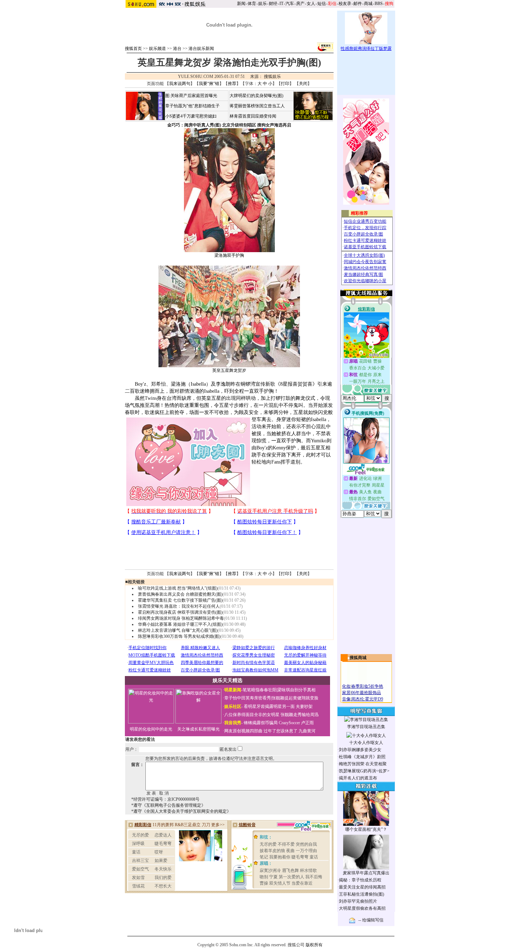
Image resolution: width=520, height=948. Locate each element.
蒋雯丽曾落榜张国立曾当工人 (257, 105)
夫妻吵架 (304, 706)
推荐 (232, 83)
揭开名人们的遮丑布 (358, 778)
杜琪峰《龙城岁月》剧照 (362, 756)
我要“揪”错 (209, 83)
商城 (368, 3)
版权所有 (314, 944)
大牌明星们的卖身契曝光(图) (256, 95)
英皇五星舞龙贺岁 (229, 370)
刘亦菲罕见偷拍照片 (358, 901)
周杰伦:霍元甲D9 (367, 699)
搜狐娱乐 (272, 76)
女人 (311, 3)
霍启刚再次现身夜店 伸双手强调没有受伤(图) (180, 612)
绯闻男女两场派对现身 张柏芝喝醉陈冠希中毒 (181, 618)
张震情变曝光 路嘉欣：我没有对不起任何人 (179, 606)
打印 (285, 83)
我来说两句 (179, 83)
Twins (151, 398)
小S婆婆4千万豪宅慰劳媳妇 (190, 116)
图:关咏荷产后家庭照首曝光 (191, 95)
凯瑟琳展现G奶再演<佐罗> (364, 770)
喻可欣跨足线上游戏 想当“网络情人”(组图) (178, 588)
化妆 (346, 686)
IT (281, 3)
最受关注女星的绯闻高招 (362, 887)
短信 (321, 3)
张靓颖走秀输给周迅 (300, 714)
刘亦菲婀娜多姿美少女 (360, 749)
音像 (346, 699)
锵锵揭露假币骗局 (261, 722)
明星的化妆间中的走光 (151, 729)
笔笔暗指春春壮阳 (260, 689)
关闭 (303, 83)
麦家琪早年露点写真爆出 (366, 872)
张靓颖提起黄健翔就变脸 (295, 698)
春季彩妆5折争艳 (367, 686)
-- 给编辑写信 (370, 920)
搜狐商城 (357, 657)
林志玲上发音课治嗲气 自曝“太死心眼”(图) (178, 630)
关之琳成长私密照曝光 (198, 729)
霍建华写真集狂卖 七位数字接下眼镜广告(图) (180, 600)
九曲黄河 (307, 730)
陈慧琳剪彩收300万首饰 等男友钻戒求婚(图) (179, 636)
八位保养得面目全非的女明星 (251, 714)
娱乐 (262, 3)
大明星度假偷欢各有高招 (362, 908)
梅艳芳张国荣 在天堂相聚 (363, 763)
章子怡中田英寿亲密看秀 (247, 698)
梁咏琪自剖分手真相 (296, 689)
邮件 (357, 3)
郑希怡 (158, 384)
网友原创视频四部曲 (243, 730)
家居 (346, 692)
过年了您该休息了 (280, 730)
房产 (300, 3)
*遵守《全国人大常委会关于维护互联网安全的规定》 (181, 811)
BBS (379, 3)
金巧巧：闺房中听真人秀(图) (194, 125)
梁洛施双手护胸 (229, 255)
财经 (273, 3)
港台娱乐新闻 (201, 48)
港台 (177, 48)
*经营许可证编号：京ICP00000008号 (165, 799)
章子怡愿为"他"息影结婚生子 (192, 105)
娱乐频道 (157, 48)
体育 (252, 3)
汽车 (289, 3)
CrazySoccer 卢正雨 (296, 722)
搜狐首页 (133, 48)
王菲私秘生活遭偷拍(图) (361, 894)
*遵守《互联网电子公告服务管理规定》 (168, 805)
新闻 (241, 3)
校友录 (345, 3)
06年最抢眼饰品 (366, 692)
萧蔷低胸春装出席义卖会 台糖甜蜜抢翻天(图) (180, 594)
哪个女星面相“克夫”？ (366, 829)
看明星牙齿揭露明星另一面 (269, 706)
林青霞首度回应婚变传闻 (253, 116)
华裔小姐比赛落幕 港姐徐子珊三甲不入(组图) (180, 624)
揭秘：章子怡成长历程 (360, 880)
